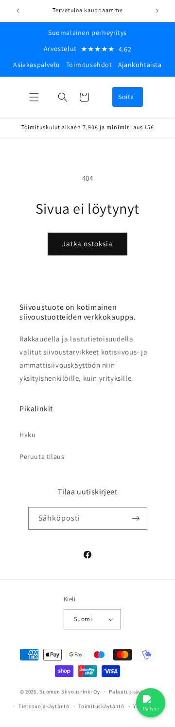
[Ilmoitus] (157, 10)
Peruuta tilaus (41, 456)
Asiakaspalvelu (36, 64)
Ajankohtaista (140, 64)
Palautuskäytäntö (132, 691)
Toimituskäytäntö (101, 706)
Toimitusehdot (89, 64)
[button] (34, 97)
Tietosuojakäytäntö (44, 706)
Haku (27, 434)
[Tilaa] (136, 518)
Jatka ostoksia (87, 243)
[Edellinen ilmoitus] (18, 10)
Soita (126, 96)
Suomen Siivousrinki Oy (69, 691)
